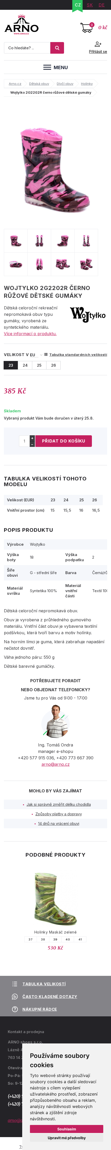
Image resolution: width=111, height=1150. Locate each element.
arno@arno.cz (56, 764)
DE (102, 4)
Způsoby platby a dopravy (58, 813)
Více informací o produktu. (30, 333)
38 (43, 939)
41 (80, 939)
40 (68, 939)
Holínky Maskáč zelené (55, 932)
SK (90, 4)
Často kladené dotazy (49, 996)
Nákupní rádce (39, 1009)
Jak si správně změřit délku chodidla (59, 804)
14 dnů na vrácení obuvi (58, 823)
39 (55, 939)
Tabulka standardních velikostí (78, 354)
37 (31, 939)
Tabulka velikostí (44, 984)
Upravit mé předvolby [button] (67, 1138)
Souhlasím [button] (66, 1129)
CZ (78, 4)
